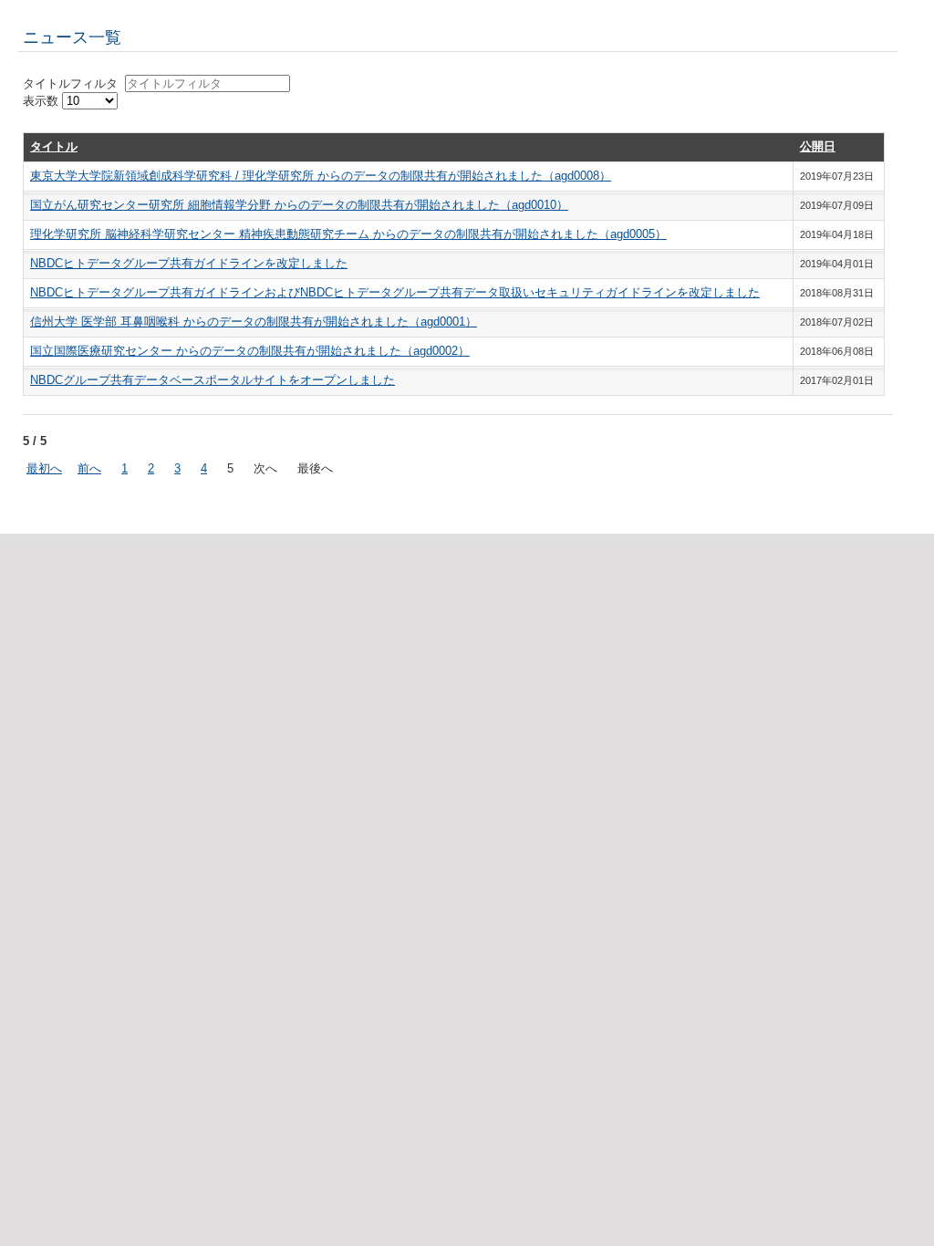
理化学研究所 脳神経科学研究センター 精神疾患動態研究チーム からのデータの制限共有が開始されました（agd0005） (348, 234)
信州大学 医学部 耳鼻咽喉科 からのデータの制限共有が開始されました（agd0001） (253, 321)
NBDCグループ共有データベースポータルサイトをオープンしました (212, 380)
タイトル (54, 146)
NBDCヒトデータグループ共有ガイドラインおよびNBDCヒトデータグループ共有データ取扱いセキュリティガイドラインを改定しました (395, 292)
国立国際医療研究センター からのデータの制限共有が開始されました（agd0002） (250, 351)
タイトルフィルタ (74, 83)
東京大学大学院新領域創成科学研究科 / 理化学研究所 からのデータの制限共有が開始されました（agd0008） (320, 175)
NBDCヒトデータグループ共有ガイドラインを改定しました (189, 263)
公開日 (817, 146)
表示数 (42, 101)
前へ (89, 468)
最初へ (44, 468)
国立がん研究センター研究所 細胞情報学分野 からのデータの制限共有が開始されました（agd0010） (299, 205)
